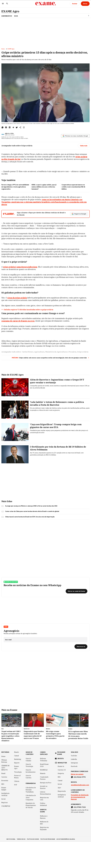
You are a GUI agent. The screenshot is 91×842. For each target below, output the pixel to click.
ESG (2, 784)
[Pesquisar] (7, 3)
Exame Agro (16, 767)
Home (3, 49)
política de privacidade (47, 839)
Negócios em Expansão (44, 828)
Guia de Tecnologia (29, 765)
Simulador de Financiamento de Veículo (31, 805)
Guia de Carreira (28, 777)
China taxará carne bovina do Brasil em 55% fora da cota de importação (30, 517)
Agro (59, 787)
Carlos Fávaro (27, 352)
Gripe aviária (82, 352)
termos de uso (21, 839)
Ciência (16, 781)
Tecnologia (18, 772)
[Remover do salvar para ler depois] (24, 127)
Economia (4, 780)
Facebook (74, 766)
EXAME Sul (43, 770)
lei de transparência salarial (65, 839)
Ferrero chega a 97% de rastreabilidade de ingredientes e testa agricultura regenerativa (15, 187)
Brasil (3, 773)
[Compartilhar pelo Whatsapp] (2, 127)
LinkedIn (74, 759)
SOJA (16, 16)
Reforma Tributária (43, 760)
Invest (3, 799)
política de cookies (33, 839)
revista (61, 758)
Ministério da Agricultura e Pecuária (60, 352)
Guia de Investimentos (30, 771)
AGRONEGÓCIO (6, 16)
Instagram (74, 763)
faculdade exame (61, 753)
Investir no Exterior (43, 787)
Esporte (16, 763)
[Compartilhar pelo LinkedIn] (10, 127)
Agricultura (39, 352)
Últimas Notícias (4, 761)
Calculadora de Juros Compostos (31, 798)
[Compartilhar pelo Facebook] (6, 127)
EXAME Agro (10, 11)
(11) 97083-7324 (80, 807)
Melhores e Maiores (43, 817)
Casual (16, 756)
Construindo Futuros (44, 778)
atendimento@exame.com (80, 785)
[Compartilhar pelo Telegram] (13, 127)
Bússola (42, 773)
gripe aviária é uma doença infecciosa (20, 267)
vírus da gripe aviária (17, 298)
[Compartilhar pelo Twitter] (17, 127)
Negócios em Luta (44, 799)
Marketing (17, 759)
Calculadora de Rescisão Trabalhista (31, 790)
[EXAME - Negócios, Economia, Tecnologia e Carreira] (45, 3)
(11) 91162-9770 (80, 777)
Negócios (4, 802)
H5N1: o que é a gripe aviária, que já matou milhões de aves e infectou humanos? (44, 187)
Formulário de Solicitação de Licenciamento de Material (80, 797)
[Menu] (2, 3)
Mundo (16, 752)
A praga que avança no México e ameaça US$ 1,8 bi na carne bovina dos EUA (31, 506)
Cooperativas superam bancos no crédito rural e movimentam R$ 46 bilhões (73, 187)
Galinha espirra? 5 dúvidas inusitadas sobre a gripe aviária (28, 310)
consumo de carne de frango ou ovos (17, 321)
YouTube (74, 756)
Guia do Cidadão (28, 760)
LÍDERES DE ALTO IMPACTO (5, 768)
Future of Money (17, 777)
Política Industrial (43, 804)
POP (15, 785)
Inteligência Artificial (5, 794)
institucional (10, 839)
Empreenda (62, 791)
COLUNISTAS (5, 806)
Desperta (61, 773)
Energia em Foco (45, 783)
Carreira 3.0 (62, 770)
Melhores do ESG (44, 823)
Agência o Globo (9, 133)
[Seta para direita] (86, 15)
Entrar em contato (77, 774)
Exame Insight (3, 789)
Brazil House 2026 (44, 765)
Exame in (61, 766)
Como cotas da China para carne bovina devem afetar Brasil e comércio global (32, 511)
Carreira (4, 777)
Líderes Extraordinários (45, 793)
